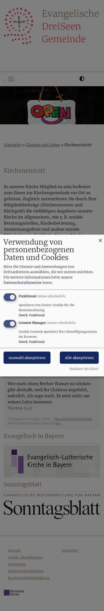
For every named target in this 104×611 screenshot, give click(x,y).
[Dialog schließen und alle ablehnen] (100, 237)
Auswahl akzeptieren (27, 358)
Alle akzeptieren (79, 358)
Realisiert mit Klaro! (84, 369)
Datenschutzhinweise (23, 282)
